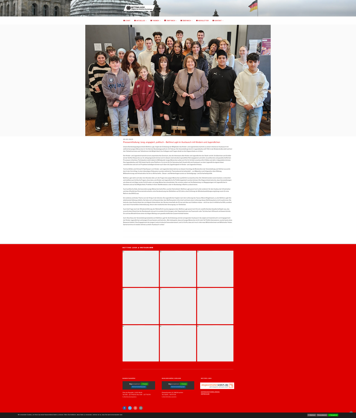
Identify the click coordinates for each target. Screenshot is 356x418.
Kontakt (218, 20)
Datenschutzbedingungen (139, 386)
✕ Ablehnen (311, 415)
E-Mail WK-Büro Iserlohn (169, 396)
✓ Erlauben (144, 384)
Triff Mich (170, 20)
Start (127, 20)
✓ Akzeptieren (333, 415)
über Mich (186, 20)
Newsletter (203, 20)
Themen (155, 20)
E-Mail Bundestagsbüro (129, 396)
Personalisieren (322, 415)
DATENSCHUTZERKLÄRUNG (210, 392)
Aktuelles (140, 20)
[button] (141, 269)
